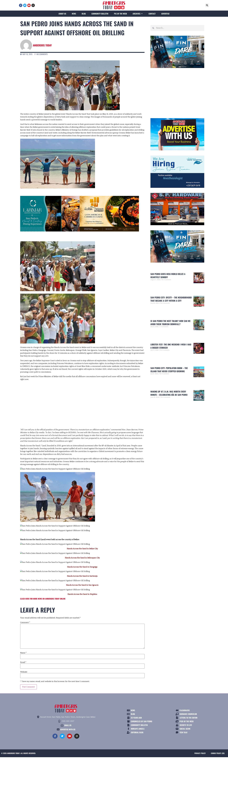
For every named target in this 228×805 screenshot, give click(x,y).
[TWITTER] (24, 5)
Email (23, 662)
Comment (25, 622)
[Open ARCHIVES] (142, 13)
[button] (207, 5)
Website (23, 672)
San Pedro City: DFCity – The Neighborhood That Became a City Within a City (171, 299)
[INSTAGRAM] (33, 5)
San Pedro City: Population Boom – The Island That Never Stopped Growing (169, 369)
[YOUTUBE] (29, 5)
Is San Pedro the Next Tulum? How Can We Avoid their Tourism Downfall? (170, 322)
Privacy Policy (200, 753)
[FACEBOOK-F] (20, 5)
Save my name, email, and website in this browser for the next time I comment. (56, 681)
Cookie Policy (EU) (217, 753)
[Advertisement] (82, 402)
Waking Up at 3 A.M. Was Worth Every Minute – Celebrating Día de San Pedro (168, 393)
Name (23, 653)
